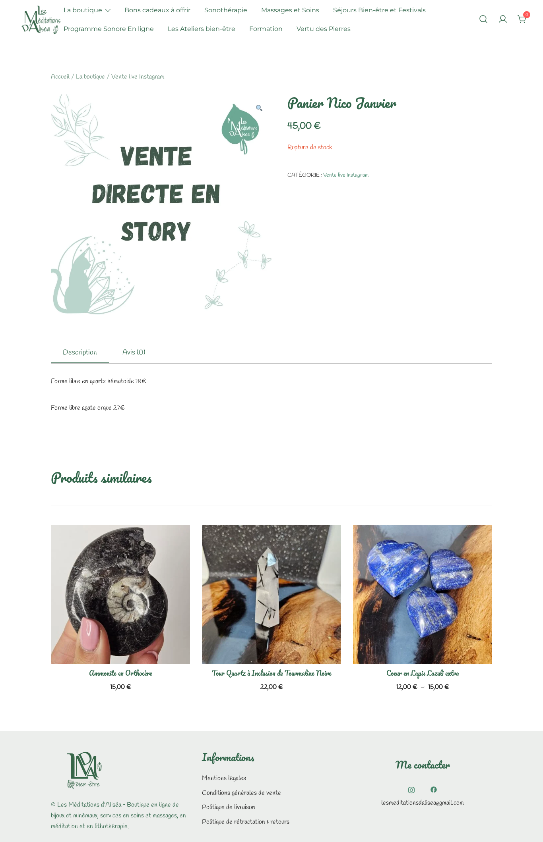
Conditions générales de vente (241, 793)
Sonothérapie (225, 10)
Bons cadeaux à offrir (157, 10)
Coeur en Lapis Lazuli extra (422, 672)
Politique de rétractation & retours (245, 822)
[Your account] (503, 19)
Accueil (60, 77)
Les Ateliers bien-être (201, 29)
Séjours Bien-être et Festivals (379, 10)
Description (80, 352)
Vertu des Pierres (324, 29)
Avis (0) (133, 352)
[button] (258, 109)
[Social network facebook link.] (434, 789)
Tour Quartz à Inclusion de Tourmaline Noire (272, 672)
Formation (266, 29)
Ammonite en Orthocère (120, 672)
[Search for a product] (483, 19)
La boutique (83, 10)
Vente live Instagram (137, 77)
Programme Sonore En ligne (109, 29)
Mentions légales (224, 778)
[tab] (80, 353)
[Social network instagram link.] (411, 789)
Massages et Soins (290, 10)
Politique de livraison (228, 807)
